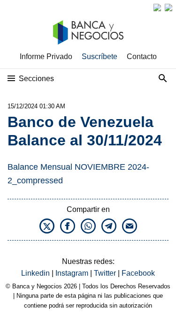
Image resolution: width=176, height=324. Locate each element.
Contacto (142, 56)
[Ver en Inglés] (157, 7)
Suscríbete (99, 56)
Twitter (106, 273)
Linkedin (36, 273)
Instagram (72, 273)
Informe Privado (46, 56)
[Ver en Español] (168, 7)
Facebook (138, 273)
